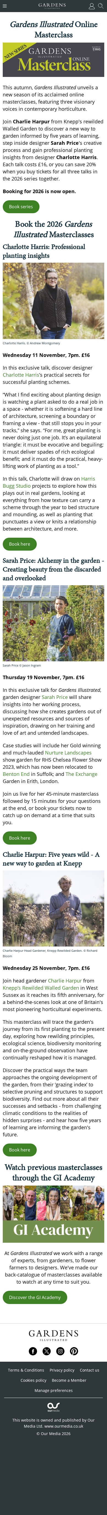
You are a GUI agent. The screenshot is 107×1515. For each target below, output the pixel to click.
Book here (19, 544)
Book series (21, 207)
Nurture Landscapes (68, 752)
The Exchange (81, 774)
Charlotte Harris (21, 374)
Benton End (16, 774)
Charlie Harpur (65, 980)
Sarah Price (55, 697)
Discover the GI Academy (35, 1297)
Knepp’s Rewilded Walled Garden (41, 987)
